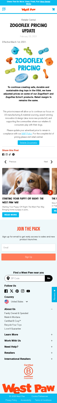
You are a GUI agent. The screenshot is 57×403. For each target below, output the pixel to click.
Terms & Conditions (43, 400)
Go (48, 278)
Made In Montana (12, 317)
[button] (4, 9)
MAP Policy (26, 133)
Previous (12, 162)
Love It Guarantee (12, 328)
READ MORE (10, 215)
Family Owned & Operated (16, 313)
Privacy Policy (11, 400)
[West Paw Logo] (28, 9)
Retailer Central (28, 20)
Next (46, 162)
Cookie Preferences (40, 396)
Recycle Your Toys (13, 325)
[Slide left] (6, 192)
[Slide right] (50, 192)
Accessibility (26, 400)
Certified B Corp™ (12, 321)
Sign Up (28, 257)
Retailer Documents (28, 142)
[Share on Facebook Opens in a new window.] (3, 154)
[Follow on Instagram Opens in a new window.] (7, 154)
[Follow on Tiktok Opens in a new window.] (10, 154)
